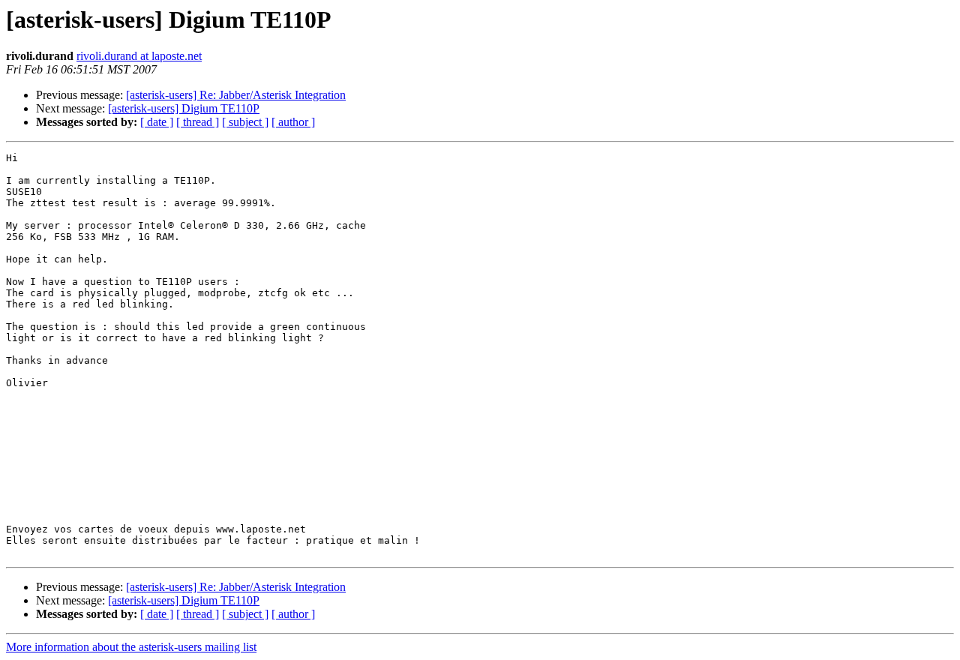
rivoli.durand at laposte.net (139, 56)
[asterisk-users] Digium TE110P (184, 108)
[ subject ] (245, 122)
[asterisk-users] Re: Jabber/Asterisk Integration (236, 94)
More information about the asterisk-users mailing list (131, 646)
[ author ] (293, 122)
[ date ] (156, 122)
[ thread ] (197, 122)
